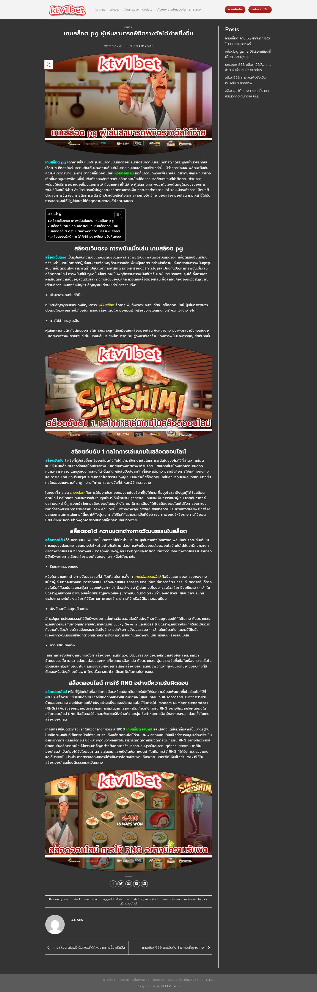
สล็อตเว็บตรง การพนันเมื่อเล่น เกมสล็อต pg (82, 220)
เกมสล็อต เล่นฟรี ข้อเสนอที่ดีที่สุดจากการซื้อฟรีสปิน (88, 947)
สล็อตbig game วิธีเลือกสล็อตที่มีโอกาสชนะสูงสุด (248, 54)
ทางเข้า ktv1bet (133, 899)
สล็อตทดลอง (130, 10)
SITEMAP (195, 10)
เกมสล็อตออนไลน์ (192, 899)
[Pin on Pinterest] (136, 883)
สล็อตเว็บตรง (171, 899)
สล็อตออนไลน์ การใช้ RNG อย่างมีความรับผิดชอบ (86, 236)
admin (149, 46)
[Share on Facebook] (113, 883)
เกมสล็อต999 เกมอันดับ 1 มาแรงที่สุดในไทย (173, 947)
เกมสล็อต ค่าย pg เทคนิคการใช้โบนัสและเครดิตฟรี (247, 41)
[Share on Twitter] (120, 883)
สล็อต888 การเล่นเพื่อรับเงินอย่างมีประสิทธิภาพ (245, 80)
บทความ (115, 10)
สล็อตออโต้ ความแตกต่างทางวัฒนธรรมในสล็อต (85, 231)
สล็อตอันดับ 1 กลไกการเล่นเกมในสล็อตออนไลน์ (84, 226)
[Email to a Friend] (128, 883)
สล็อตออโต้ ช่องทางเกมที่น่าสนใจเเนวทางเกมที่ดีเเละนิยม (247, 93)
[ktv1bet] (66, 10)
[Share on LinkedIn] (144, 883)
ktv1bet (101, 10)
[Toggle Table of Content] (116, 214)
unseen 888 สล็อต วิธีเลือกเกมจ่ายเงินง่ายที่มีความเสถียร (248, 67)
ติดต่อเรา (148, 10)
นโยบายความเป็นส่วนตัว (171, 10)
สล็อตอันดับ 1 (153, 899)
